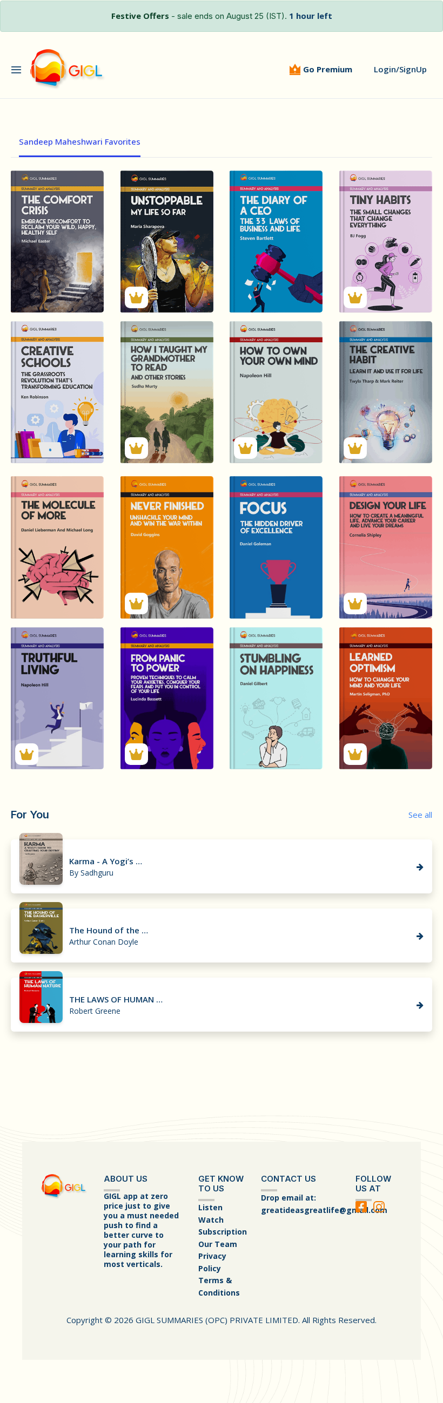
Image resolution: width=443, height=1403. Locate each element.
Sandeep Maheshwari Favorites (79, 141)
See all (420, 814)
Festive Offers (140, 15)
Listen (210, 1207)
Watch (211, 1220)
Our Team (217, 1244)
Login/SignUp (400, 69)
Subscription (222, 1231)
